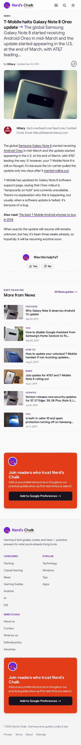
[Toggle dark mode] (73, 5)
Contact (9, 628)
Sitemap (41, 734)
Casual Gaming (13, 570)
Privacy (8, 734)
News (7, 16)
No (49, 266)
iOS (6, 605)
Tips (45, 577)
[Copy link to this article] (73, 64)
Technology (50, 563)
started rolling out (56, 171)
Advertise (9, 649)
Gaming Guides (13, 584)
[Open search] (64, 5)
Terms (18, 734)
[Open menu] (56, 5)
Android (9, 591)
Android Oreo (13, 151)
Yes (35, 266)
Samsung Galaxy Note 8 (35, 146)
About (29, 734)
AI (5, 598)
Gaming (9, 563)
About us (9, 621)
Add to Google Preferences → (40, 496)
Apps (46, 584)
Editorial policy (13, 642)
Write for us (11, 635)
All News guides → (65, 291)
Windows (48, 570)
